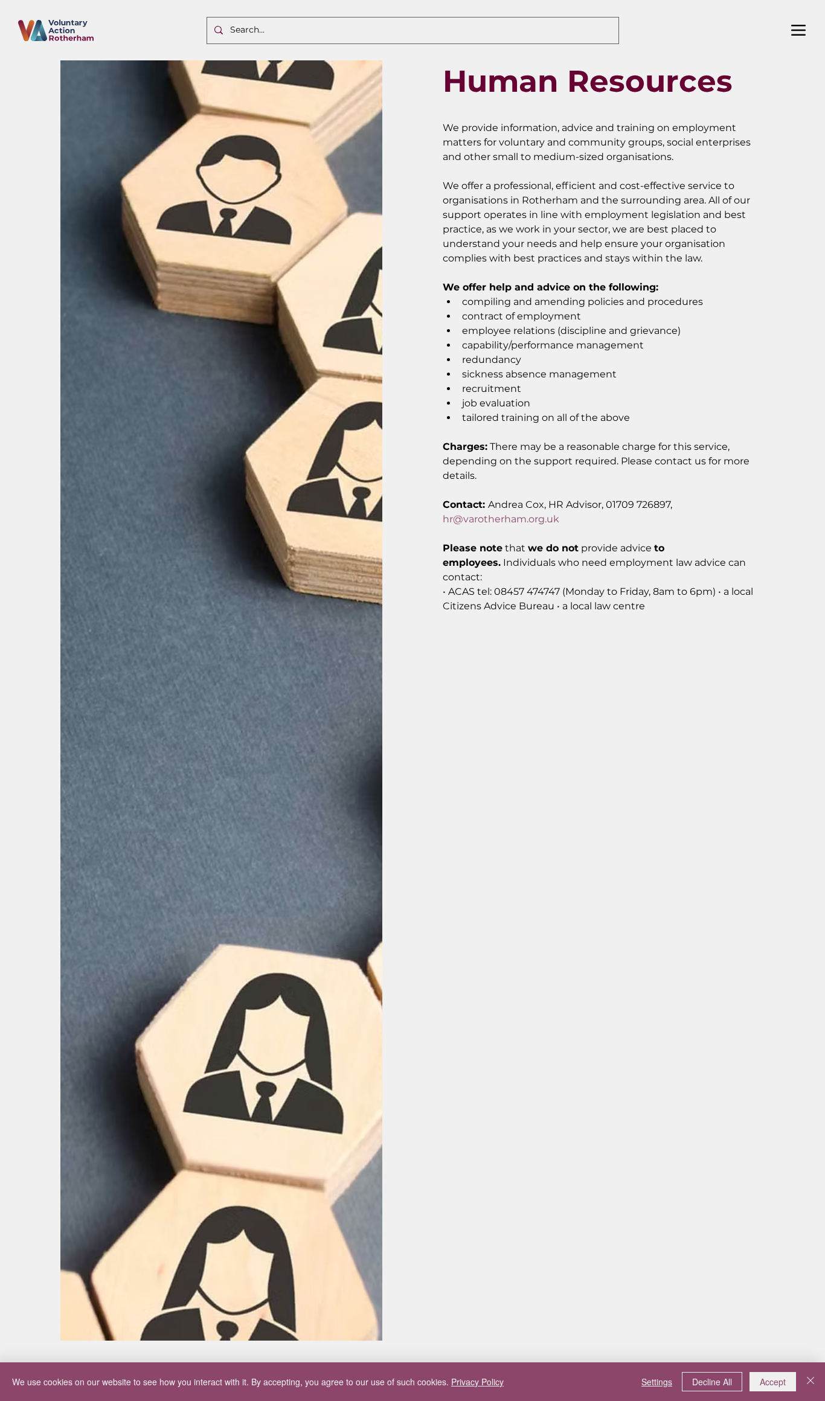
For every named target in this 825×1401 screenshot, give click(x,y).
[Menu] (799, 30)
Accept (773, 1382)
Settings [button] (656, 1382)
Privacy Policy (477, 1382)
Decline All (712, 1382)
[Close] (810, 1381)
